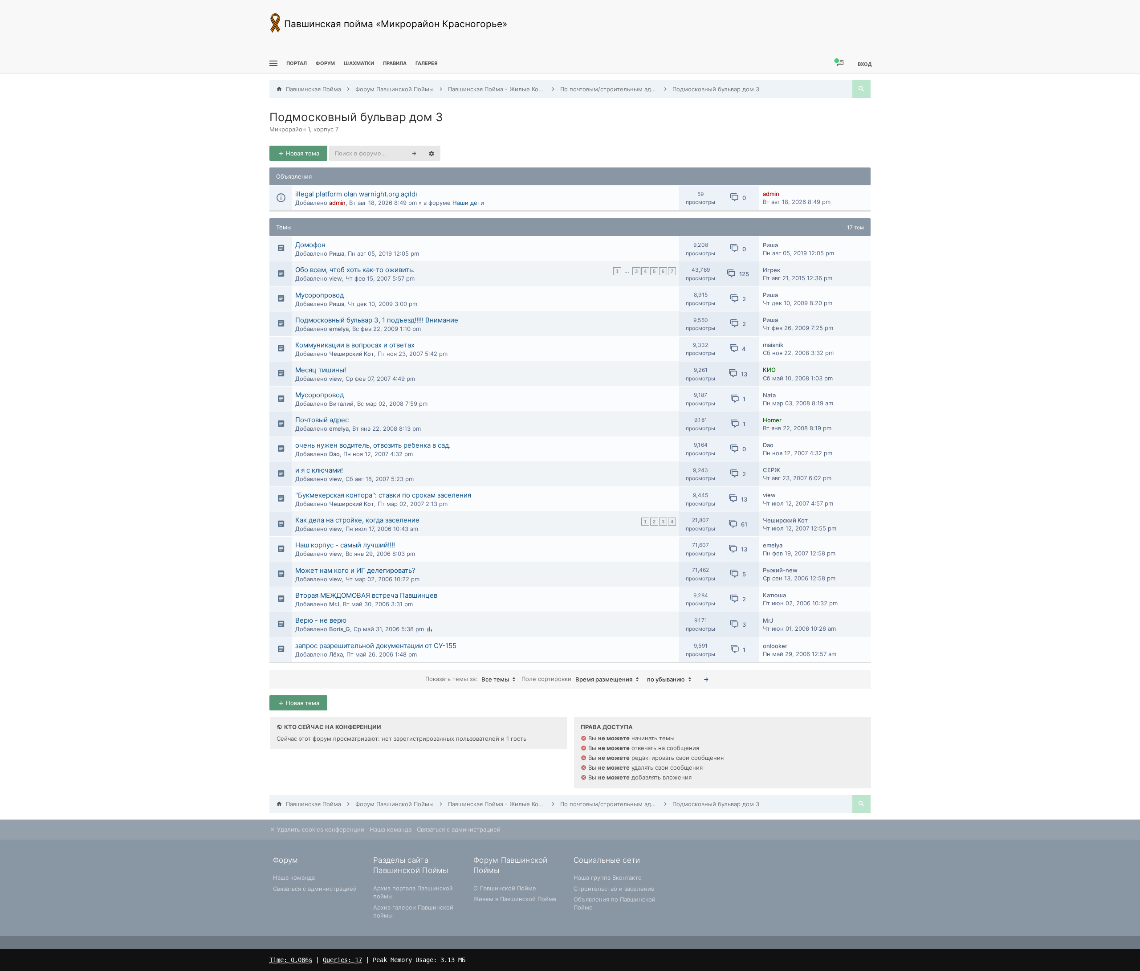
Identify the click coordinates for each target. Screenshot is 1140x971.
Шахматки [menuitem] (359, 63)
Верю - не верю (320, 620)
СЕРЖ (771, 469)
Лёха (336, 654)
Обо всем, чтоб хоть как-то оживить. (355, 269)
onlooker (775, 645)
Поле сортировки (576, 679)
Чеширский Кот (351, 353)
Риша (336, 253)
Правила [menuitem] (395, 63)
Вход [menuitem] (864, 64)
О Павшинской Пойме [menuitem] (504, 888)
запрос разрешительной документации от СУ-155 (375, 645)
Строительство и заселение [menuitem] (614, 888)
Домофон (310, 245)
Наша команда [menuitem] (390, 829)
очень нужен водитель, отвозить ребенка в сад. (373, 445)
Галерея (426, 63)
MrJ (334, 604)
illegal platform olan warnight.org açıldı (356, 194)
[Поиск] (861, 89)
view (335, 278)
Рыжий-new (780, 570)
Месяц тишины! (320, 370)
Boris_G (339, 628)
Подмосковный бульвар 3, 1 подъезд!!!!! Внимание (376, 320)
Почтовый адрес (322, 420)
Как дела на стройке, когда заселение (357, 520)
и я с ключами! (319, 470)
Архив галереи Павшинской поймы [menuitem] (413, 911)
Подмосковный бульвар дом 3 (356, 117)
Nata (769, 395)
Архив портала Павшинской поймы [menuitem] (413, 892)
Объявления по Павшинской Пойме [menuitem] (615, 903)
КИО (769, 369)
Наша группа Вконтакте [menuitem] (608, 877)
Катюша (774, 595)
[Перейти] (706, 679)
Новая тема (301, 153)
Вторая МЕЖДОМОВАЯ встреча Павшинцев (366, 595)
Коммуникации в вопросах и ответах (355, 345)
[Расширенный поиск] (431, 153)
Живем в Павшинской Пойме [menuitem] (515, 898)
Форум (325, 63)
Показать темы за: (467, 679)
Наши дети (468, 202)
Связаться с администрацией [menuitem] (459, 829)
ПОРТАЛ (296, 63)
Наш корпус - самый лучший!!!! (345, 545)
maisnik (773, 344)
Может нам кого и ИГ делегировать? (355, 570)
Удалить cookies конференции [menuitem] (319, 829)
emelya (339, 328)
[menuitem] (359, 63)
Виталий (341, 403)
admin (337, 202)
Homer (772, 420)
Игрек (771, 269)
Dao (334, 453)
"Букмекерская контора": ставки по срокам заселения (383, 495)
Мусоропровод (319, 295)
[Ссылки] (272, 63)
